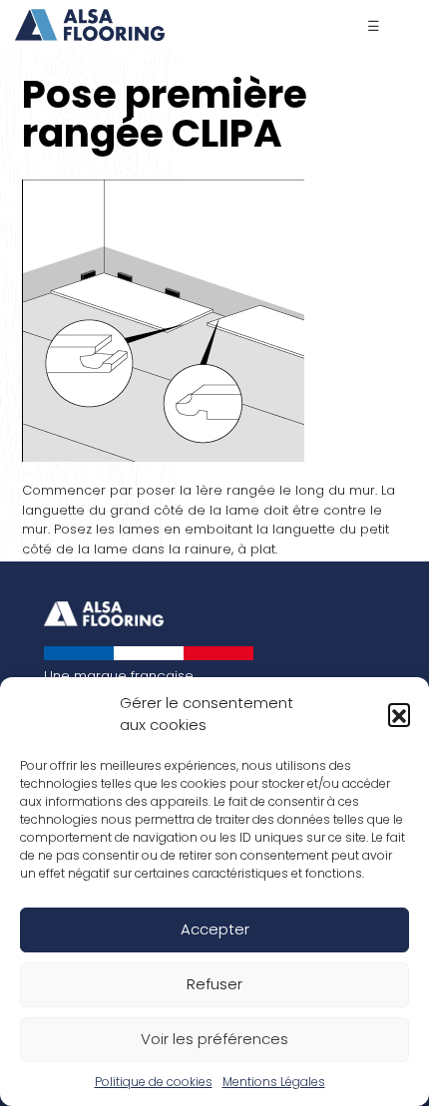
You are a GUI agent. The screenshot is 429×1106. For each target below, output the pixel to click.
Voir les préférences (214, 1038)
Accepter (215, 929)
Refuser (214, 983)
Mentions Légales (273, 1081)
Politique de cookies (154, 1081)
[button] (399, 714)
